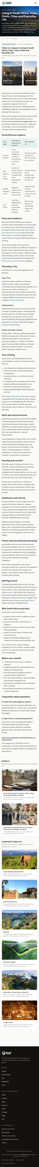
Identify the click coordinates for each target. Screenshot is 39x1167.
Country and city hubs (8, 1136)
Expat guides (6, 1132)
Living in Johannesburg (10, 325)
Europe (4, 1071)
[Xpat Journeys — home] (7, 3)
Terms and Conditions (8, 1163)
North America (6, 1075)
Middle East (5, 1081)
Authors (4, 1143)
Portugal (4, 1112)
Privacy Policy (20, 1160)
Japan (3, 1109)
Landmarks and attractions (10, 1139)
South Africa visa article (11, 261)
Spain (3, 1115)
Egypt (3, 1102)
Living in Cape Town (16, 300)
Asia (3, 1078)
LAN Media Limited (25, 1154)
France (4, 1095)
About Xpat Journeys (8, 1160)
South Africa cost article (20, 396)
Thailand (4, 1098)
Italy (3, 1119)
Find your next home (8, 1129)
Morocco (4, 1105)
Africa (7, 38)
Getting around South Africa (23, 600)
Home (3, 38)
